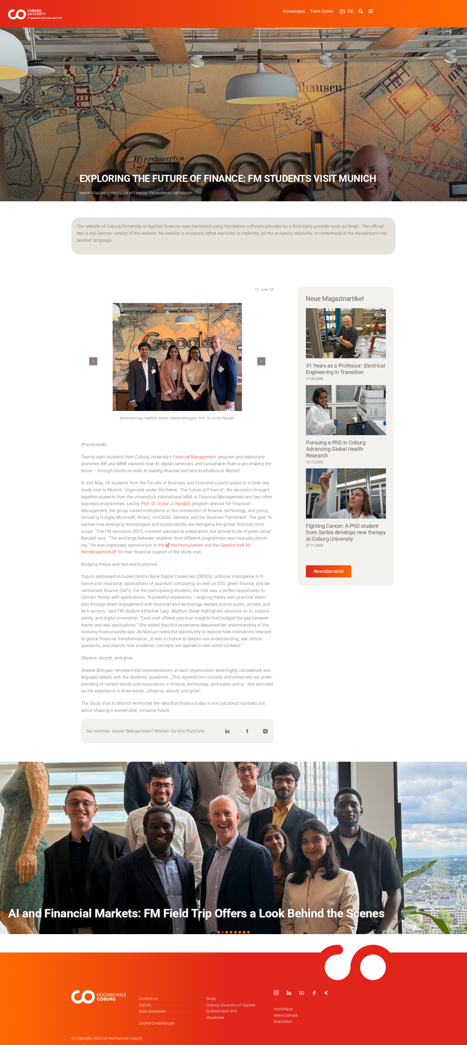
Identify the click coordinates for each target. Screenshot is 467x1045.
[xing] (326, 992)
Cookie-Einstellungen (157, 1023)
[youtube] (301, 992)
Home (84, 193)
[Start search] (361, 11)
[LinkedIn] (227, 731)
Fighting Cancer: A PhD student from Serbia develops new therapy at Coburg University (345, 532)
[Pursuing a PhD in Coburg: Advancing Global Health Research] (346, 410)
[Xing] (265, 731)
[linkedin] (288, 992)
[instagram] (276, 992)
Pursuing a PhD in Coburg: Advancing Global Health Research (336, 449)
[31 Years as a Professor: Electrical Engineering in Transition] (346, 333)
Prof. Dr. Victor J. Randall (165, 503)
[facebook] (314, 992)
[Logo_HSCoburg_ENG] (35, 11)
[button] (93, 361)
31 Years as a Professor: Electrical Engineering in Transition (345, 368)
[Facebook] (247, 731)
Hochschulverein (187, 545)
